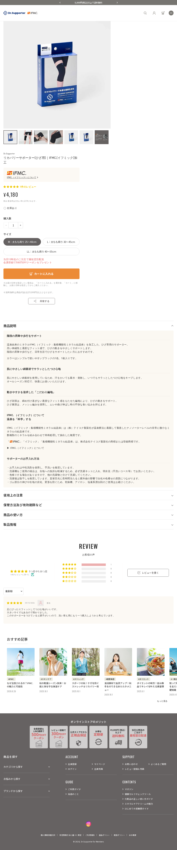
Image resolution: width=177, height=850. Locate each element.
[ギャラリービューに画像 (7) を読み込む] (102, 137)
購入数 (7, 218)
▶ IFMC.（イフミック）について (25, 448)
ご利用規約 (90, 835)
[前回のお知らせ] (59, 2)
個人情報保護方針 (48, 835)
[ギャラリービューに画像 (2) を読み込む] (25, 137)
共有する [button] (44, 301)
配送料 (10, 201)
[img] (14, 603)
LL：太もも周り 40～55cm (41, 251)
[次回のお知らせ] (117, 2)
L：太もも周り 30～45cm (61, 242)
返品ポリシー (104, 835)
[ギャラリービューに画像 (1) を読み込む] (10, 137)
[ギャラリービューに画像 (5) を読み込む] (71, 137)
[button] (171, 13)
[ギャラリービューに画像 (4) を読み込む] (56, 137)
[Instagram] (88, 824)
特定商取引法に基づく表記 (70, 835)
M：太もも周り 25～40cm (22, 242)
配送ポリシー (119, 835)
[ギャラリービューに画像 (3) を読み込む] (41, 137)
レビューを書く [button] (150, 572)
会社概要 (132, 835)
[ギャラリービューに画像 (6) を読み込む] (86, 137)
